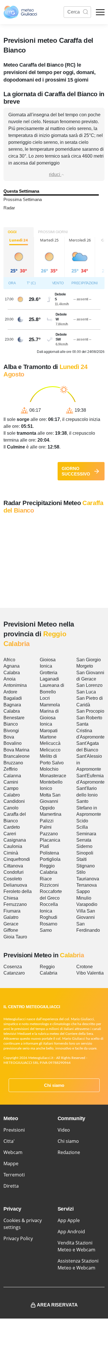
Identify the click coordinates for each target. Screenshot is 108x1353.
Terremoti (14, 1175)
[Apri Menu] (100, 12)
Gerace (10, 923)
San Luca (86, 691)
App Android (71, 1231)
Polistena (49, 853)
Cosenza (12, 966)
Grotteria (48, 672)
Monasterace (53, 775)
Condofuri (13, 872)
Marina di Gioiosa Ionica (49, 717)
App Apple (69, 1220)
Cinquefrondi (16, 859)
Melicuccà (50, 743)
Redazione (69, 1152)
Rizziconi (49, 885)
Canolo (10, 807)
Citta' (9, 1141)
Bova (8, 737)
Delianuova (15, 885)
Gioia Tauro (15, 936)
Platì (44, 846)
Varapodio (86, 904)
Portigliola (50, 859)
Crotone (84, 966)
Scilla (82, 827)
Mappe (10, 1163)
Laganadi (49, 678)
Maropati (49, 730)
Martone (48, 737)
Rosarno (48, 923)
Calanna (12, 775)
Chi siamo (54, 1085)
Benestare (13, 717)
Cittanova (13, 865)
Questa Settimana (21, 191)
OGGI (12, 232)
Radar (9, 207)
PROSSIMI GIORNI (53, 232)
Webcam (12, 1152)
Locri (45, 698)
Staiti (81, 859)
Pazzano (49, 833)
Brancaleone (16, 756)
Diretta (11, 1186)
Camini (10, 782)
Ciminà (10, 853)
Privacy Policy (18, 1238)
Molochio (49, 769)
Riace (46, 878)
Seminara (86, 833)
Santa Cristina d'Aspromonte (90, 730)
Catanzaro (14, 973)
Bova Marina (16, 749)
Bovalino (12, 743)
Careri (9, 833)
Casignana (14, 840)
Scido (82, 820)
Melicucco (50, 749)
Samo (46, 930)
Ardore (10, 691)
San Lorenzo (89, 685)
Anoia (9, 678)
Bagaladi (12, 698)
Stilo (81, 872)
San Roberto (89, 717)
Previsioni (14, 1130)
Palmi (46, 827)
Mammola (50, 704)
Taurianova (87, 878)
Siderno (84, 846)
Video (64, 1130)
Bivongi (11, 730)
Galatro (10, 917)
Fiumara (11, 911)
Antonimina (15, 685)
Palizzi (47, 820)
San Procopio (90, 711)
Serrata (83, 840)
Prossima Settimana (22, 199)
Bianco (10, 724)
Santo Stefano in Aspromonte (88, 808)
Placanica (50, 840)
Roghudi (48, 917)
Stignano (85, 865)
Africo (9, 659)
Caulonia (12, 846)
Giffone (10, 930)
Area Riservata (57, 1304)
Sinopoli (84, 853)
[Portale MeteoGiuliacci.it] (20, 12)
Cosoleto (12, 878)
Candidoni (14, 801)
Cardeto (11, 827)
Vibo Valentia (90, 973)
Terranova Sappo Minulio (86, 891)
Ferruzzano (15, 904)
